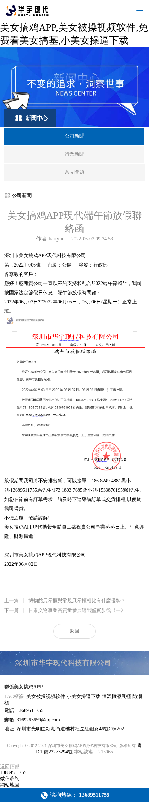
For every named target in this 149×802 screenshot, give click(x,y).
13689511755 (13, 772)
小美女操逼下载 (83, 696)
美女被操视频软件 (45, 696)
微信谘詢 (9, 778)
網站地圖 (9, 784)
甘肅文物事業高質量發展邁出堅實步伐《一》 (64, 610)
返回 (74, 631)
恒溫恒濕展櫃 (116, 696)
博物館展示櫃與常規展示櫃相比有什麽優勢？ (64, 600)
